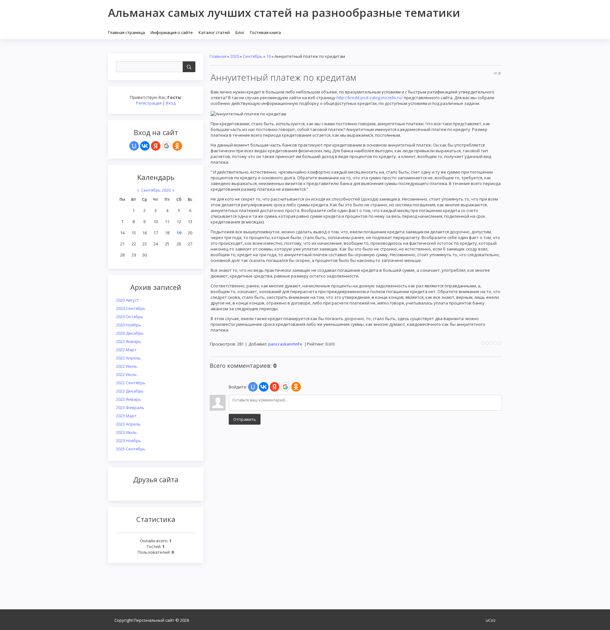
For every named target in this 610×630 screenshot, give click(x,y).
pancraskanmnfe (285, 344)
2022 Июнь (126, 366)
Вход (171, 103)
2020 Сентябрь (131, 308)
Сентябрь (252, 56)
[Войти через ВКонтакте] (145, 146)
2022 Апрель (128, 358)
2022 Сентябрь (131, 383)
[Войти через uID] (134, 146)
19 (179, 233)
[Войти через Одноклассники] (177, 146)
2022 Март (126, 350)
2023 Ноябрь (128, 440)
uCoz (491, 620)
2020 (234, 56)
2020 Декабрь (130, 333)
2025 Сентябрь (131, 449)
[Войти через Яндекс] (155, 146)
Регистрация (149, 103)
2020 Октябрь (129, 316)
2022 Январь (128, 341)
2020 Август (127, 300)
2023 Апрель (128, 424)
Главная (218, 56)
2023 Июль (126, 432)
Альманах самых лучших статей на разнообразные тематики (284, 12)
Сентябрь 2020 (156, 190)
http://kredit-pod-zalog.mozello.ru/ (369, 97)
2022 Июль (126, 374)
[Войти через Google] (166, 146)
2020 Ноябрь (128, 325)
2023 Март (126, 416)
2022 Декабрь (130, 391)
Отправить (244, 419)
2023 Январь (128, 399)
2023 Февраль (130, 407)
